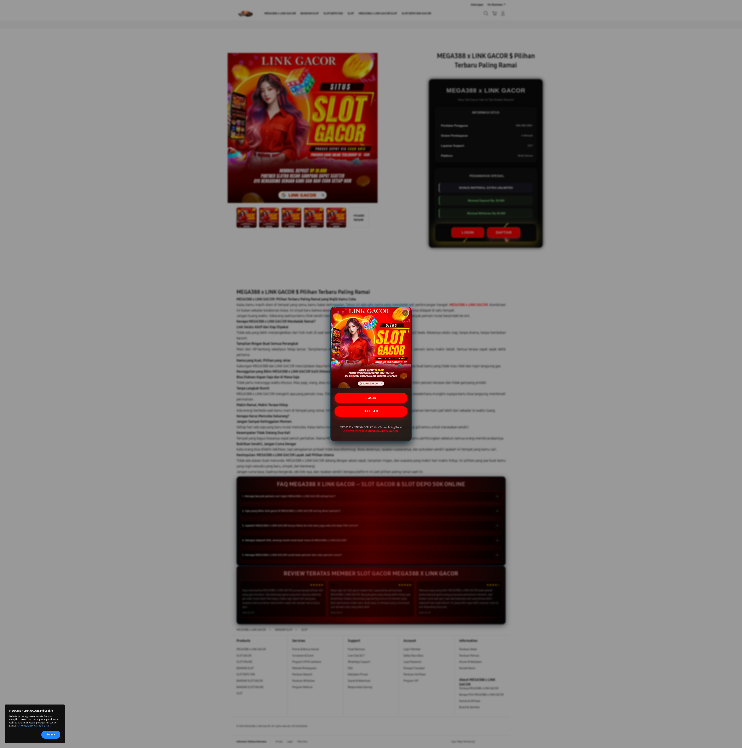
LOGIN (371, 398)
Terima (51, 734)
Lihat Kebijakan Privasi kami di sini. (33, 725)
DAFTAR (371, 411)
